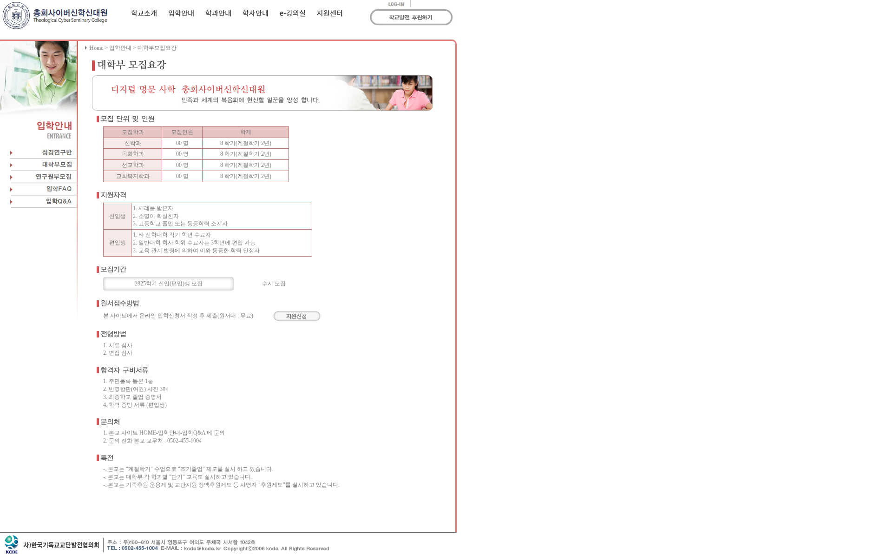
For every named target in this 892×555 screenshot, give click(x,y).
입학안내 (181, 13)
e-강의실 (293, 13)
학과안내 (218, 13)
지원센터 (330, 13)
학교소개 (144, 13)
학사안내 (256, 13)
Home (96, 48)
